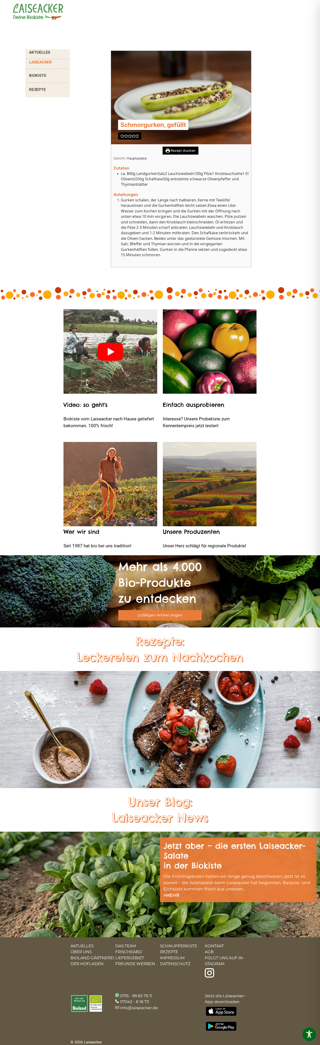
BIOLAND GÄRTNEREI (92, 958)
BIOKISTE (37, 75)
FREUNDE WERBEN (135, 963)
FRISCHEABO (128, 951)
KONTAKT (214, 946)
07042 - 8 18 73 (134, 1001)
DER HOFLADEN (87, 963)
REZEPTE (37, 89)
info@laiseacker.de (139, 1007)
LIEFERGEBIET (129, 958)
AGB (209, 951)
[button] (122, 136)
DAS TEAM (125, 946)
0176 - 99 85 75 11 (136, 995)
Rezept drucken (182, 150)
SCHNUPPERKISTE (178, 946)
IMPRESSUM (172, 958)
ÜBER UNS (81, 951)
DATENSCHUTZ (175, 963)
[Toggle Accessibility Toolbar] (309, 1034)
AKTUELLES (39, 52)
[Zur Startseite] (34, 12)
